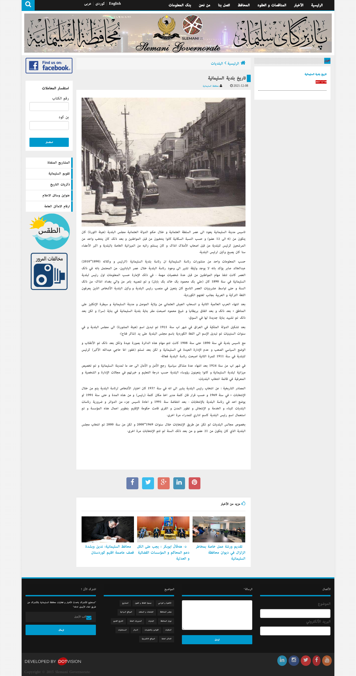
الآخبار (298, 5)
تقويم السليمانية (59, 173)
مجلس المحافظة (165, 612)
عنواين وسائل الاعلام (56, 195)
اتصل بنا (224, 5)
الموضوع (324, 604)
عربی (87, 4)
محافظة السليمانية (211, 86)
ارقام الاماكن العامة (57, 206)
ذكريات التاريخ (60, 184)
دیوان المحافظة (166, 621)
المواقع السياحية (126, 612)
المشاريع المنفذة (58, 162)
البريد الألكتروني (318, 621)
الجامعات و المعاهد (146, 612)
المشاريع (125, 603)
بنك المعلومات (180, 5)
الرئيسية (317, 5)
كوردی (100, 4)
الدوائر (135, 630)
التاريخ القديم (118, 621)
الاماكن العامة (166, 638)
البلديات (217, 63)
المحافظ (244, 5)
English (115, 4)
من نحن (204, 5)
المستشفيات (122, 630)
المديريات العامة (136, 621)
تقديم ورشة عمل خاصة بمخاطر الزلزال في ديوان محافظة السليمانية (220, 552)
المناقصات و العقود (271, 5)
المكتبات (168, 630)
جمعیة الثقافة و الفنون (143, 603)
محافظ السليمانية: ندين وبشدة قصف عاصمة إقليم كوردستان (109, 549)
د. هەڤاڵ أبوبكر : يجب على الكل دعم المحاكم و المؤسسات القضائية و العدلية (163, 552)
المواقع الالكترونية (148, 638)
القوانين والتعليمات (152, 630)
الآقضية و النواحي (164, 603)
